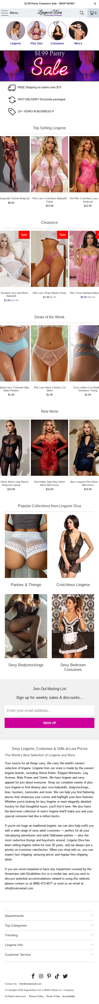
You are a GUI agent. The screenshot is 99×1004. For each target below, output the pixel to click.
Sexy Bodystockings (26, 633)
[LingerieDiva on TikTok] (57, 976)
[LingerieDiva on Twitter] (65, 976)
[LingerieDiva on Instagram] (41, 976)
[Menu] (2, 13)
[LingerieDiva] (49, 13)
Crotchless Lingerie (73, 551)
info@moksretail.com (30, 984)
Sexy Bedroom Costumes (73, 633)
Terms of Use (53, 996)
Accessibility (68, 996)
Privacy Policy (36, 996)
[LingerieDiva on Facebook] (33, 976)
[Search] (82, 13)
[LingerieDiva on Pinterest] (49, 976)
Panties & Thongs (26, 551)
